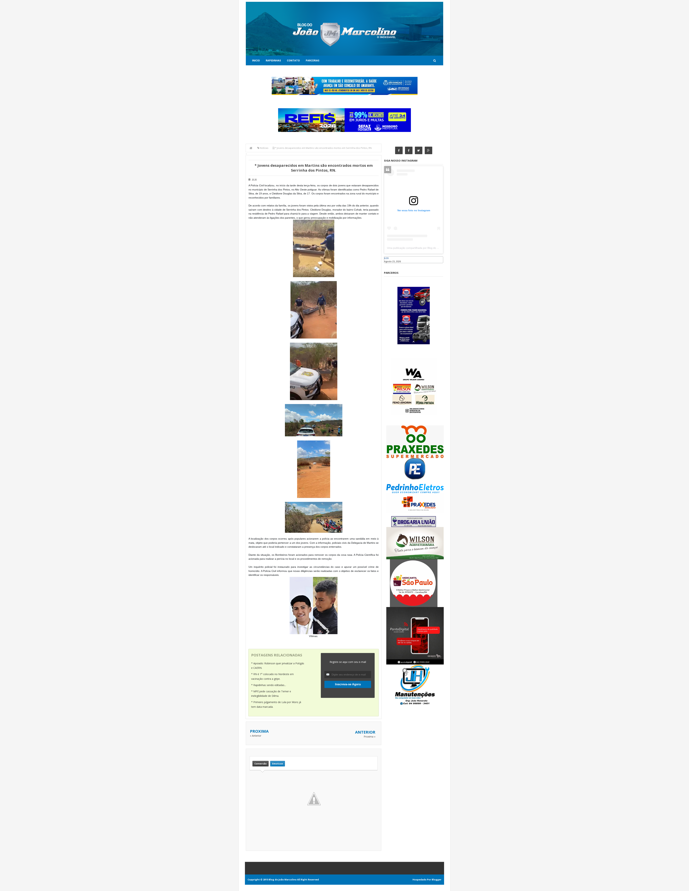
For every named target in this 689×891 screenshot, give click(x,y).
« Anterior (255, 735)
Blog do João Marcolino (283, 879)
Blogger (436, 879)
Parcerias (312, 60)
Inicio (256, 60)
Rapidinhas (273, 60)
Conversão (260, 763)
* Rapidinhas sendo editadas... (268, 685)
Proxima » (369, 736)
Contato (293, 60)
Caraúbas (389, 264)
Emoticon (277, 763)
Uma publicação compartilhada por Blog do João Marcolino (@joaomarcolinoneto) (433, 247)
